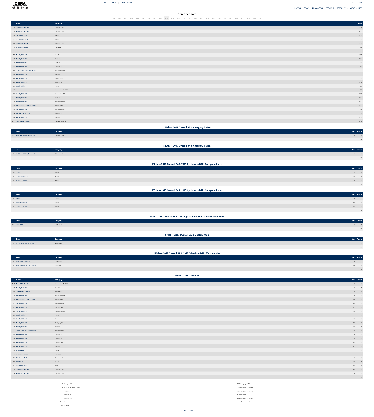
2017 (166, 18)
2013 (190, 18)
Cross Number (64, 405)
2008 (219, 18)
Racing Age (65, 384)
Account (184, 410)
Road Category (241, 394)
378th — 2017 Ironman (187, 275)
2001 (260, 18)
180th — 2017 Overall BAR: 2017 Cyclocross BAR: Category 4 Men (187, 164)
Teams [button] (307, 8)
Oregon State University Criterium (26, 70)
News (360, 8)
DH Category (242, 387)
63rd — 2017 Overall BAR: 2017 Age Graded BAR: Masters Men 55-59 (187, 216)
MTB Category (241, 384)
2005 (236, 18)
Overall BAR (19, 225)
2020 (149, 18)
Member (243, 402)
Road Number (64, 402)
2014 (184, 18)
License (66, 398)
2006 (230, 18)
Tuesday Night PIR (21, 55)
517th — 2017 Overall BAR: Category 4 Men (187, 145)
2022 (137, 18)
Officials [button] (330, 8)
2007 (225, 18)
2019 (154, 18)
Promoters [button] (317, 8)
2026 (114, 18)
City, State (65, 387)
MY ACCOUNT (357, 3)
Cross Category (241, 391)
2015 (178, 18)
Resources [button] (342, 8)
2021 (143, 18)
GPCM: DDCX (20, 51)
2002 (254, 18)
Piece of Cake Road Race (23, 121)
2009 (213, 18)
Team (67, 391)
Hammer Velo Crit (21, 90)
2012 (195, 18)
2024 (125, 18)
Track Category (241, 398)
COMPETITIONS (126, 3)
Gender (66, 394)
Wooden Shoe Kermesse (23, 113)
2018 (160, 18)
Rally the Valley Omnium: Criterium (26, 105)
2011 (201, 18)
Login (191, 410)
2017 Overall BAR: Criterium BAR (25, 243)
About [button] (353, 8)
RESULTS (103, 3)
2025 (119, 18)
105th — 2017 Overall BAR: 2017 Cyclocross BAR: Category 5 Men (187, 190)
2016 (172, 18)
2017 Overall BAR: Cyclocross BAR (25, 135)
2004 (242, 18)
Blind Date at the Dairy (22, 27)
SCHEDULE (113, 3)
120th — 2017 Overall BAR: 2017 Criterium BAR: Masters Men (187, 253)
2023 (131, 18)
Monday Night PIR (21, 94)
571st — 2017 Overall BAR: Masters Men (187, 234)
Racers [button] (297, 8)
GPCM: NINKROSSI (21, 35)
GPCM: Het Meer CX (22, 47)
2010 (207, 18)
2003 (248, 18)
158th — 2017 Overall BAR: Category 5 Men (187, 127)
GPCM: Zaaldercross (22, 39)
